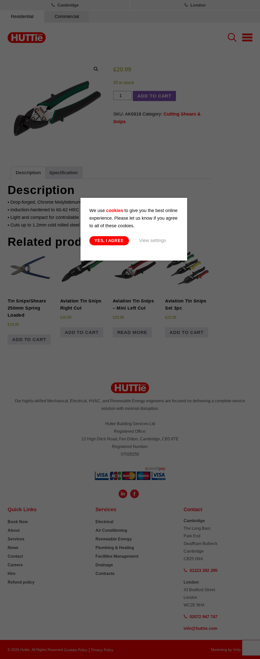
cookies (114, 210)
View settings (152, 240)
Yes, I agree (109, 240)
